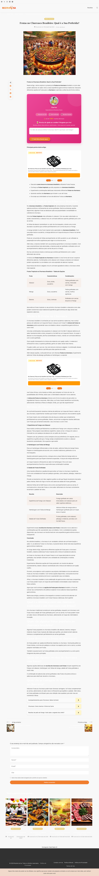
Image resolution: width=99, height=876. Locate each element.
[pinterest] (10, 97)
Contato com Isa (58, 862)
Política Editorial (68, 862)
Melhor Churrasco (49, 18)
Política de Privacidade (81, 862)
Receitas (90, 7)
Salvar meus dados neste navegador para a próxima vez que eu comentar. (29, 777)
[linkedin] (10, 93)
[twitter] (10, 89)
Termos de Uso (70, 866)
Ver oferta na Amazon (53, 175)
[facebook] (10, 86)
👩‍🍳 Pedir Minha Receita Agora (40, 139)
